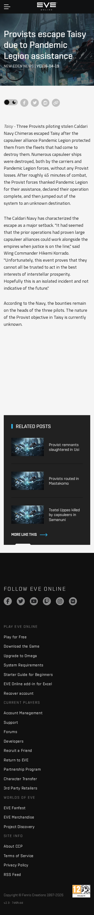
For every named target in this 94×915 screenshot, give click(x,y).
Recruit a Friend (18, 750)
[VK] (73, 601)
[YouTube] (34, 601)
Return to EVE (16, 760)
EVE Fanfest (14, 808)
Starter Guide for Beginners (28, 674)
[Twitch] (47, 601)
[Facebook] (8, 601)
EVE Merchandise (19, 817)
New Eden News (19, 66)
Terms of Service (19, 856)
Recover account (18, 693)
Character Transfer (20, 779)
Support (11, 722)
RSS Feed (12, 874)
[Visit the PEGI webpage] (81, 891)
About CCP (13, 846)
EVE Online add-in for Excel (28, 684)
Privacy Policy (16, 865)
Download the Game (22, 646)
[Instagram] (60, 601)
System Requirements (23, 665)
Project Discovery (19, 827)
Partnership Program (22, 769)
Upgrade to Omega (20, 656)
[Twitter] (21, 601)
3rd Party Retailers (20, 788)
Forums (10, 732)
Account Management (23, 713)
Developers (14, 741)
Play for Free (15, 637)
